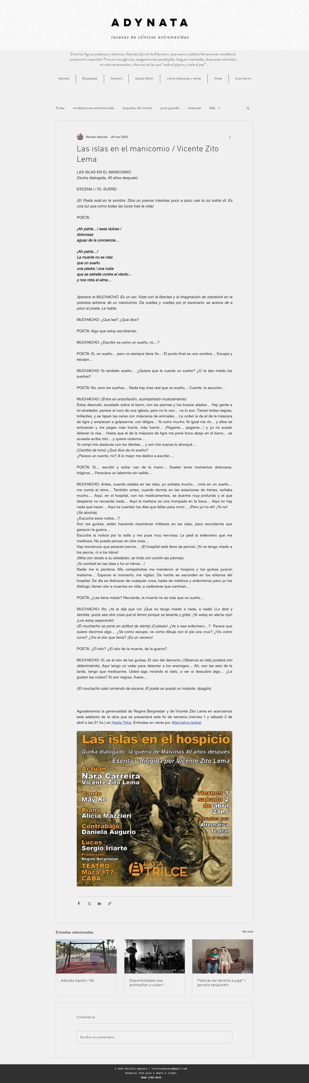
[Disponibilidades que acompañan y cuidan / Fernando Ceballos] (154, 956)
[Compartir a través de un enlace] (110, 903)
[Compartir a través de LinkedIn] (99, 903)
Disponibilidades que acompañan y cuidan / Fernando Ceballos (146, 983)
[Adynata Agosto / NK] (86, 956)
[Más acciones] (229, 136)
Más (212, 108)
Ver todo (247, 931)
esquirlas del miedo (137, 108)
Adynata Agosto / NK (77, 981)
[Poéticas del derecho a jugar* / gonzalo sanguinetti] (222, 956)
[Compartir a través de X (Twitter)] (89, 903)
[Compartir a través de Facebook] (79, 903)
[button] (248, 108)
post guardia (170, 108)
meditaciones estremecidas (93, 108)
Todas (60, 108)
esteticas (194, 108)
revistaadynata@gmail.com (169, 1068)
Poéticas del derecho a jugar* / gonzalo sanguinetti (221, 983)
